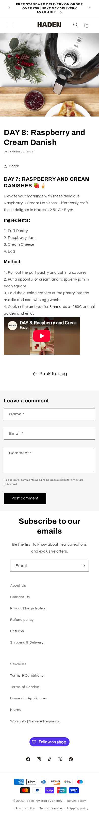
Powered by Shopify (48, 800)
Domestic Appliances (28, 698)
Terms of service (51, 808)
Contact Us (20, 597)
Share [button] (14, 166)
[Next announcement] (89, 8)
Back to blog (53, 373)
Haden (29, 800)
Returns (17, 631)
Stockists (18, 664)
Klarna (16, 710)
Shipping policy (77, 808)
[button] (10, 25)
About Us (18, 585)
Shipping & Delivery (26, 642)
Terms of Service (24, 687)
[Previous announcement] (9, 8)
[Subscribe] (83, 566)
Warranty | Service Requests (35, 721)
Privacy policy (25, 808)
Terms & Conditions (27, 675)
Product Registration (28, 608)
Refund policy (22, 620)
